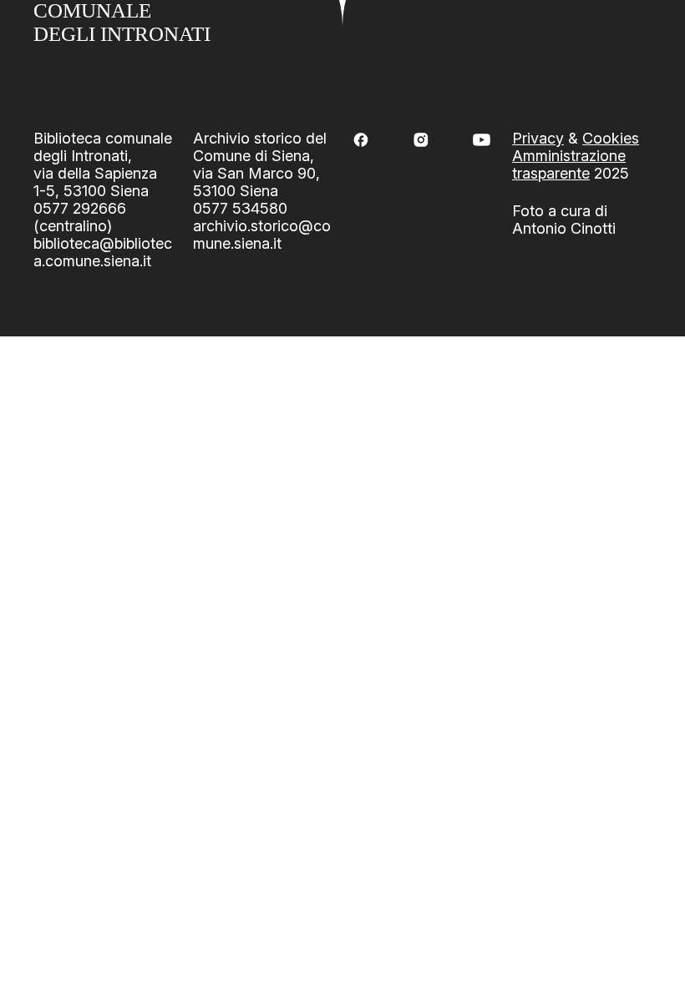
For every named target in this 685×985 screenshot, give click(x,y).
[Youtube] (481, 139)
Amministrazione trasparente (569, 164)
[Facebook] (361, 140)
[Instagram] (420, 140)
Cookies (610, 138)
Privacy (538, 138)
